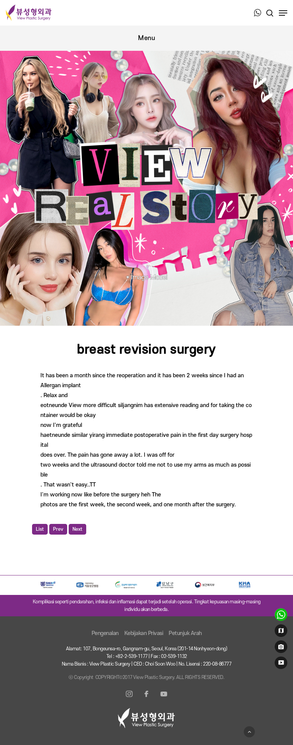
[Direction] (280, 632)
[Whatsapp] (257, 13)
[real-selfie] (280, 648)
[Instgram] (129, 698)
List (40, 529)
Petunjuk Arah (185, 633)
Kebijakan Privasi (143, 633)
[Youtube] (163, 698)
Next (77, 529)
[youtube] (280, 664)
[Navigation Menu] (283, 13)
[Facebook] (146, 698)
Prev (58, 529)
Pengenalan (105, 633)
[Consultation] (280, 616)
